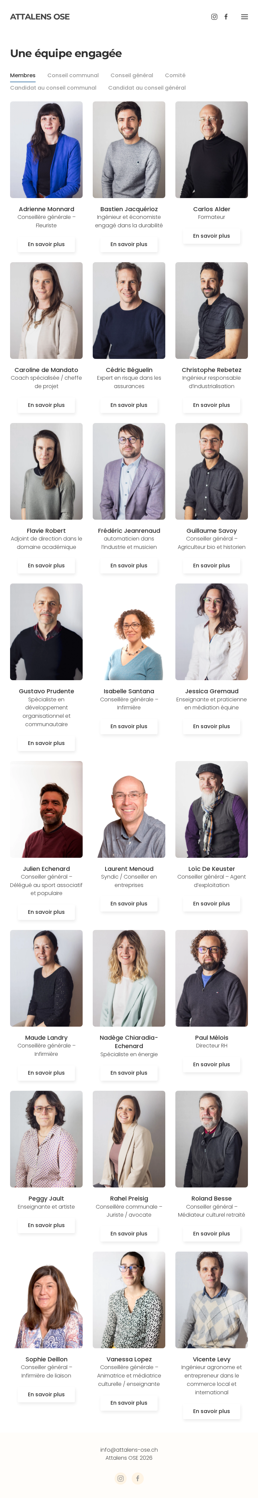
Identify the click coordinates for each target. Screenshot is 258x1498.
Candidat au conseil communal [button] (53, 88)
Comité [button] (175, 75)
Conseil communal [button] (73, 75)
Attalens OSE (40, 16)
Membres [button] (23, 75)
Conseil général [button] (132, 75)
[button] (244, 16)
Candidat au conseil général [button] (147, 88)
